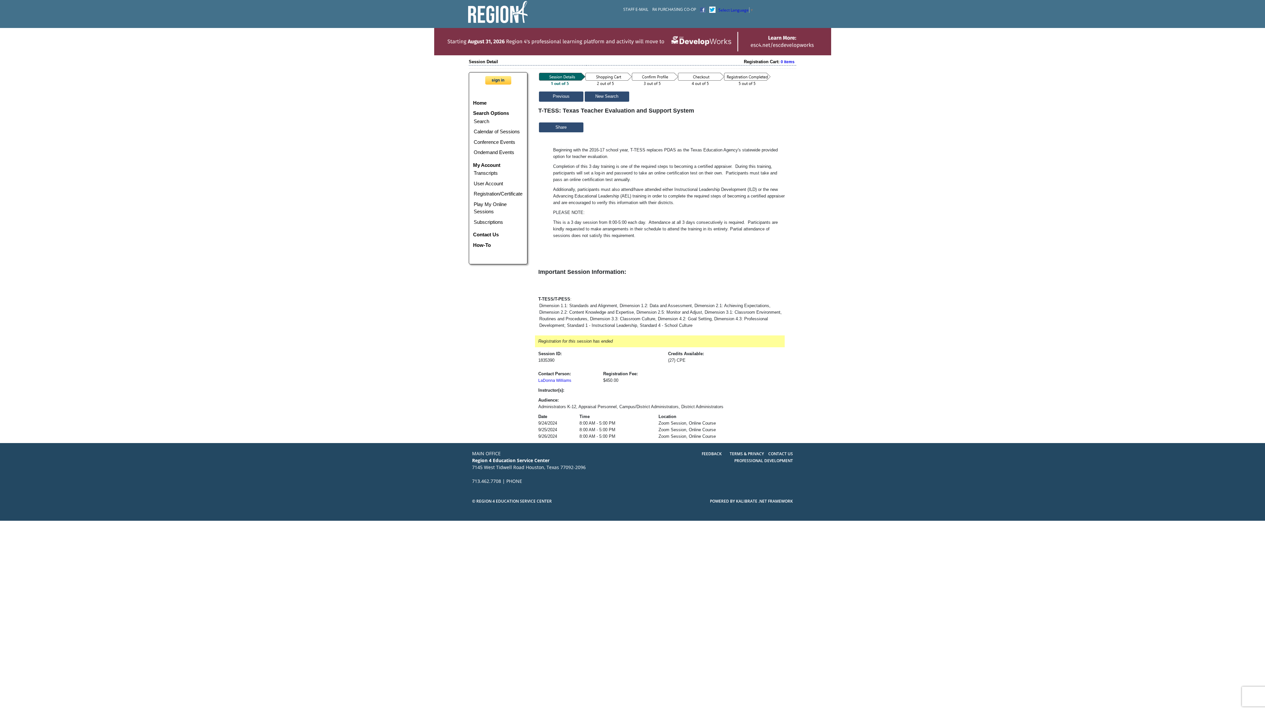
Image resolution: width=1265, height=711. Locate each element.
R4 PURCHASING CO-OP (674, 9)
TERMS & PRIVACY (747, 454)
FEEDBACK (712, 454)
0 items (788, 62)
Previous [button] (561, 96)
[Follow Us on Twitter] (712, 9)
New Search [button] (606, 96)
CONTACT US (780, 454)
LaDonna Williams (554, 380)
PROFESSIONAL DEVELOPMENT (763, 460)
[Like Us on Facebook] (703, 9)
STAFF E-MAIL (635, 9)
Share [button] (561, 127)
